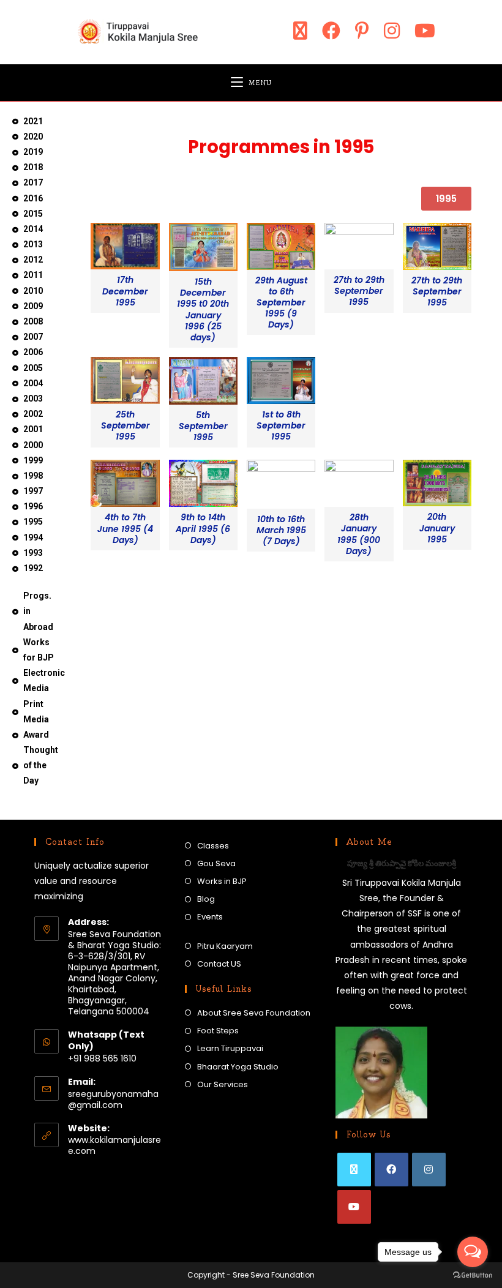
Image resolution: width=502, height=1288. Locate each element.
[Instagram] (429, 1169)
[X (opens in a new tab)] (300, 30)
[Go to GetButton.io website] (472, 1275)
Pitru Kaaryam (225, 946)
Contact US (219, 964)
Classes (213, 846)
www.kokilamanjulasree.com (114, 1145)
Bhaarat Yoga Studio (238, 1067)
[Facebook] (391, 1169)
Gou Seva (216, 863)
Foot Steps (218, 1030)
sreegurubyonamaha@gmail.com (113, 1099)
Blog (206, 899)
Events (210, 917)
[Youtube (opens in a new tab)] (425, 30)
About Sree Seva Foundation (253, 1013)
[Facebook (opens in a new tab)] (331, 30)
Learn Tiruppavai (230, 1048)
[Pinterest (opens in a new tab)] (362, 30)
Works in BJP (222, 881)
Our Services (222, 1084)
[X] (354, 1169)
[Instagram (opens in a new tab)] (392, 30)
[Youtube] (354, 1207)
